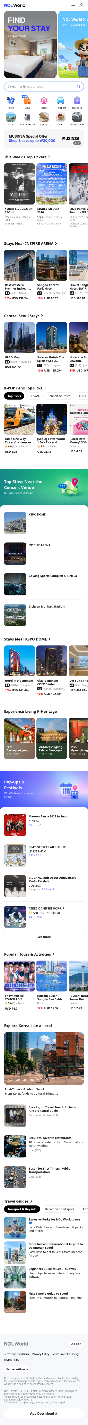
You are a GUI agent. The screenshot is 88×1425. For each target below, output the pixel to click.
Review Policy (11, 1360)
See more (44, 937)
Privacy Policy (40, 1354)
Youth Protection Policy (66, 1354)
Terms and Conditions (16, 1354)
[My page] (81, 5)
